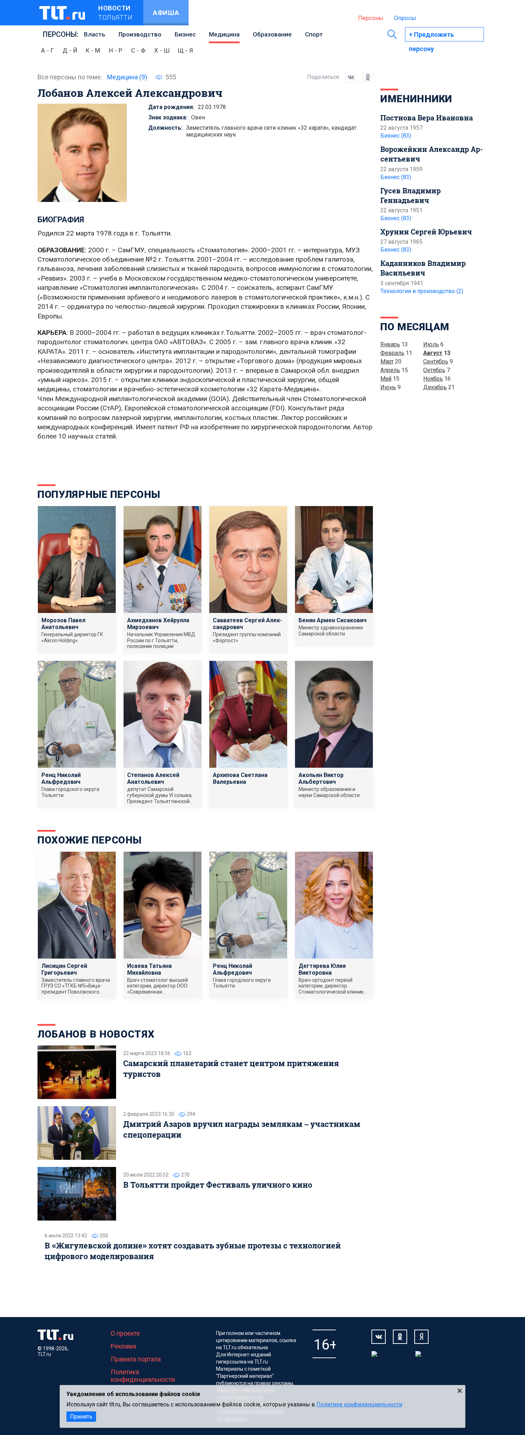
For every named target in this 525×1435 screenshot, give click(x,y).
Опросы (405, 17)
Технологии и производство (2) (421, 291)
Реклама (123, 1346)
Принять (81, 1416)
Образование (272, 34)
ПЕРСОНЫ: (61, 34)
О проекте (125, 1333)
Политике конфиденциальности (359, 1404)
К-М (94, 50)
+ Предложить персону (431, 36)
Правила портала (136, 1359)
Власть (94, 34)
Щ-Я (186, 50)
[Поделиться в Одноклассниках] (364, 77)
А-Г (48, 50)
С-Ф (139, 50)
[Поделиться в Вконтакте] (347, 77)
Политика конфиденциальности (143, 1375)
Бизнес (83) (395, 135)
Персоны (370, 17)
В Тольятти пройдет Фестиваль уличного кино (217, 1184)
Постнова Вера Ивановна (426, 117)
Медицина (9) (127, 77)
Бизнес (185, 34)
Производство (140, 34)
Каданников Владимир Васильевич (423, 267)
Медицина (224, 34)
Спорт (314, 34)
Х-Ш (162, 50)
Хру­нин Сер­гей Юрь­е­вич (426, 231)
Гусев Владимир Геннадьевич (410, 195)
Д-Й (70, 50)
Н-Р (116, 50)
